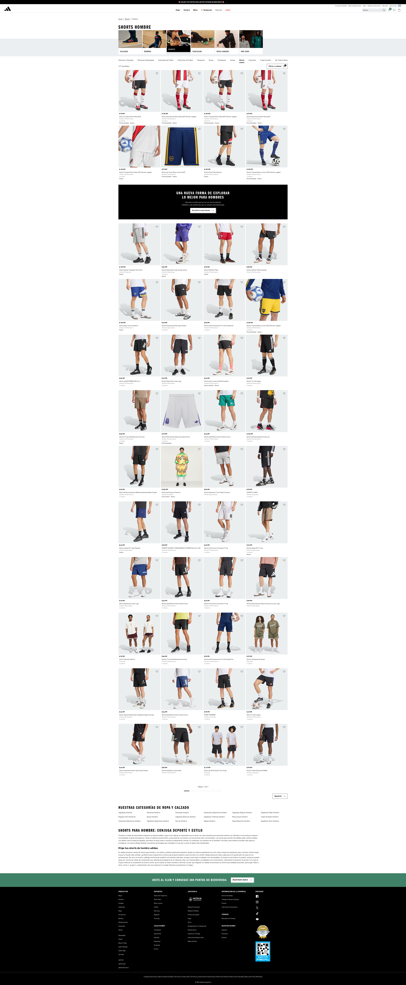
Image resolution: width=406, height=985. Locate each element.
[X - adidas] (271, 908)
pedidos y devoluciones (374, 6)
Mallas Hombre (209, 821)
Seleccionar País (249, 976)
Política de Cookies (222, 976)
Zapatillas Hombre (125, 813)
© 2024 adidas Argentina (203, 982)
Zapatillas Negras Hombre (242, 813)
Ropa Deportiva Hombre (241, 821)
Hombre (187, 10)
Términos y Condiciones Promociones (203, 976)
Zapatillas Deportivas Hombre (158, 821)
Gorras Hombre (181, 821)
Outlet (228, 10)
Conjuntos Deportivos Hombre (129, 821)
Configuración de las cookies (153, 976)
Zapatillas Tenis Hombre (270, 821)
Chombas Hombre (182, 813)
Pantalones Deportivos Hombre (215, 813)
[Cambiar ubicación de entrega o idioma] (399, 6)
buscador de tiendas (341, 6)
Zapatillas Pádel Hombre (270, 813)
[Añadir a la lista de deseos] (157, 74)
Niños (195, 10)
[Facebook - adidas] (271, 896)
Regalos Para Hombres (127, 817)
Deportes (218, 10)
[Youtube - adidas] (271, 919)
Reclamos (259, 976)
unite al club (392, 6)
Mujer (178, 10)
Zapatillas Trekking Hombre (214, 817)
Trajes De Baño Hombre (269, 817)
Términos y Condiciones (182, 976)
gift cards (385, 6)
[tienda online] (7, 9)
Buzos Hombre (152, 817)
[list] (203, 60)
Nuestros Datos (168, 976)
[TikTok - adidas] (271, 914)
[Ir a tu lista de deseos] (394, 10)
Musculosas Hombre (240, 817)
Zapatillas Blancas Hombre (185, 817)
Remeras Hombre (153, 813)
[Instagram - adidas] (271, 902)
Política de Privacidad (236, 976)
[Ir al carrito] (399, 10)
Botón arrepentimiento (354, 6)
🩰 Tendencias (206, 10)
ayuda (364, 6)
